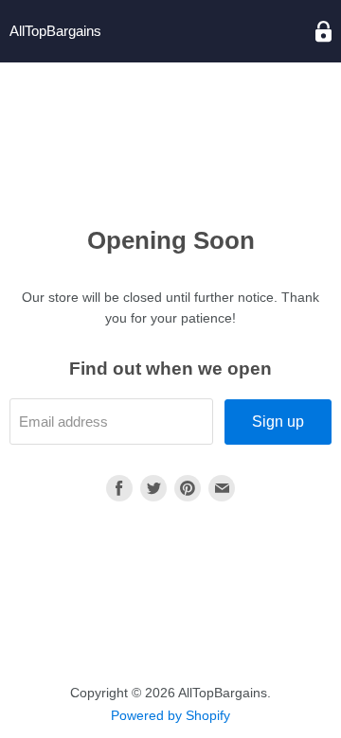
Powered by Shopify (170, 715)
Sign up (278, 421)
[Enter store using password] (323, 31)
